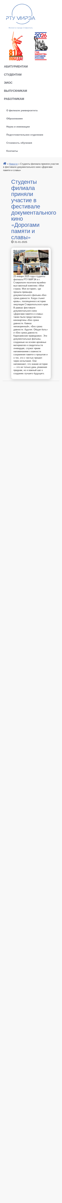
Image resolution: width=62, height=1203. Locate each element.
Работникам (14, 99)
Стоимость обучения (19, 142)
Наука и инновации (18, 126)
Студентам (13, 74)
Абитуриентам (16, 66)
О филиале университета (22, 110)
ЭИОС (8, 82)
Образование (14, 118)
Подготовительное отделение (24, 134)
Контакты (12, 150)
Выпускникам (15, 91)
